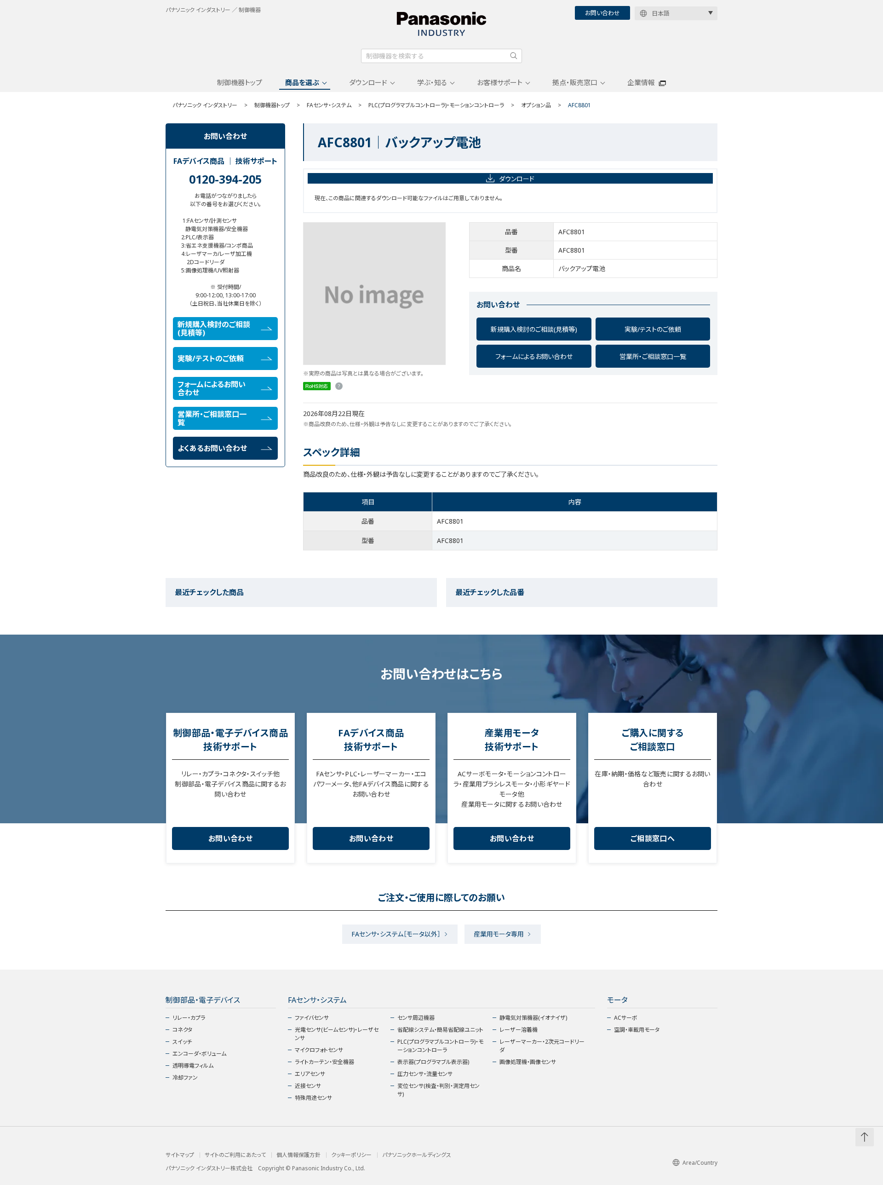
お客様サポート (499, 82)
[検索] (513, 55)
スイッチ (182, 1042)
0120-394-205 (225, 179)
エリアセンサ (310, 1074)
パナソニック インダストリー (204, 105)
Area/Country (699, 1163)
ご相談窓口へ (653, 838)
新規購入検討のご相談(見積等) (534, 329)
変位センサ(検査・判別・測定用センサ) (438, 1090)
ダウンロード (368, 82)
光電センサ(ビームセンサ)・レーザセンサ (336, 1034)
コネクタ (182, 1030)
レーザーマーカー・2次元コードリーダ (542, 1046)
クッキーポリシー (351, 1155)
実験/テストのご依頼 (653, 329)
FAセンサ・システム (329, 105)
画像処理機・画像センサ (527, 1062)
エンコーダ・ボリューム (199, 1054)
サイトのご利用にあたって (235, 1155)
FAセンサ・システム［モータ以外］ (396, 934)
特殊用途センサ (313, 1098)
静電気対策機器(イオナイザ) (533, 1018)
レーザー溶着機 (518, 1030)
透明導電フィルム (192, 1065)
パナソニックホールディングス (416, 1155)
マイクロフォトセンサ (319, 1050)
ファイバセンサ (312, 1018)
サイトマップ (180, 1155)
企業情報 (641, 82)
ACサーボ (625, 1018)
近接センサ (308, 1086)
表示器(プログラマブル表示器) (433, 1062)
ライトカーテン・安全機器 (324, 1062)
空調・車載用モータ (636, 1030)
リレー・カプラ (188, 1018)
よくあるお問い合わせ (212, 448)
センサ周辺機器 (416, 1018)
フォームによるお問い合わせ (534, 356)
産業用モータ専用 (499, 934)
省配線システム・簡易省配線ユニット (440, 1030)
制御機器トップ (239, 82)
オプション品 (536, 105)
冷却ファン (185, 1077)
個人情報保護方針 (298, 1155)
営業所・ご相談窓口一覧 (652, 356)
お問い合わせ (602, 13)
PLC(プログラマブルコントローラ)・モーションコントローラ (436, 105)
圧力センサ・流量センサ (425, 1074)
